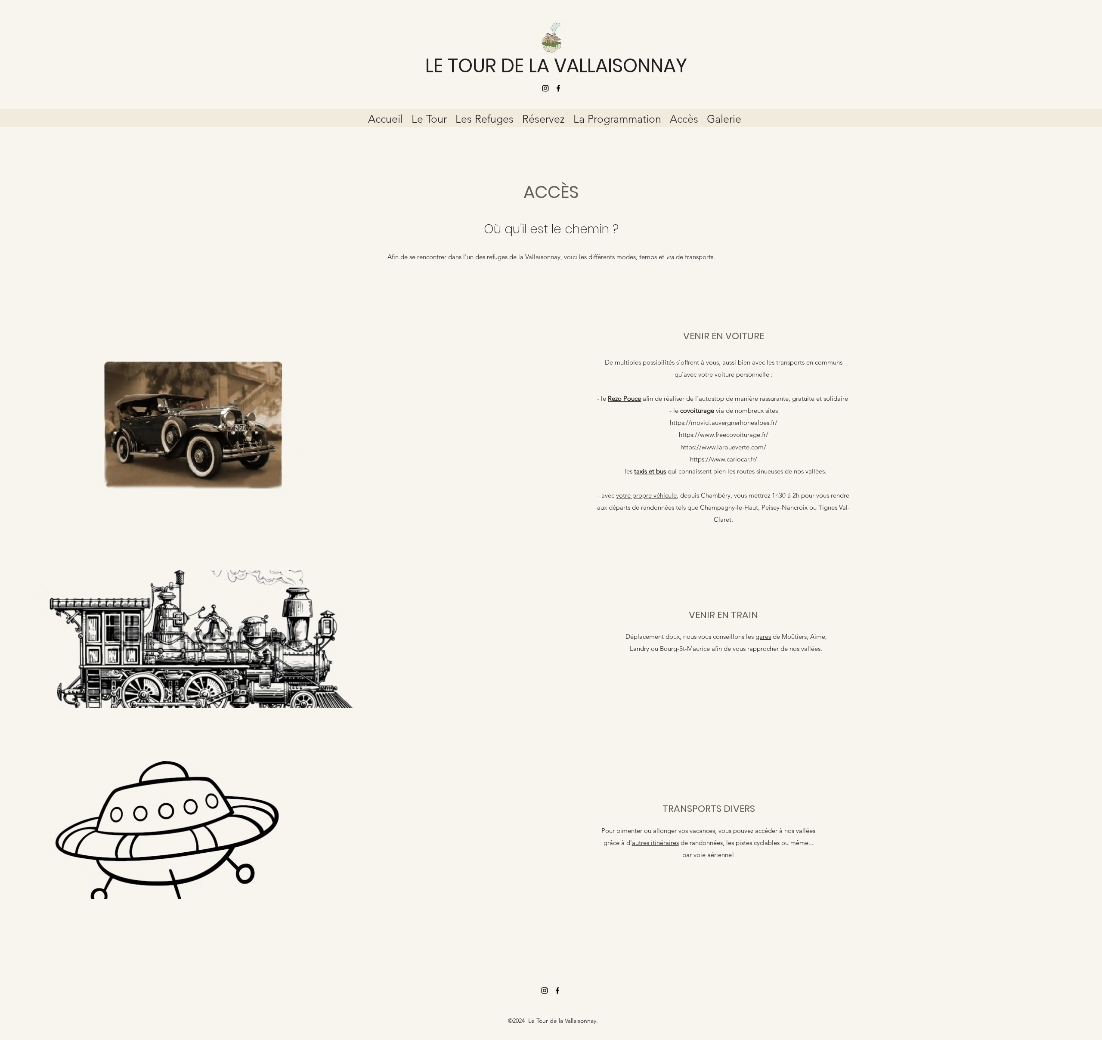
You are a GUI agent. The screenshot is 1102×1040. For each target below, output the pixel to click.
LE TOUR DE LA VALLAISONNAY (556, 66)
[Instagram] (545, 88)
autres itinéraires (655, 843)
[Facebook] (558, 88)
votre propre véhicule (646, 495)
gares (763, 636)
